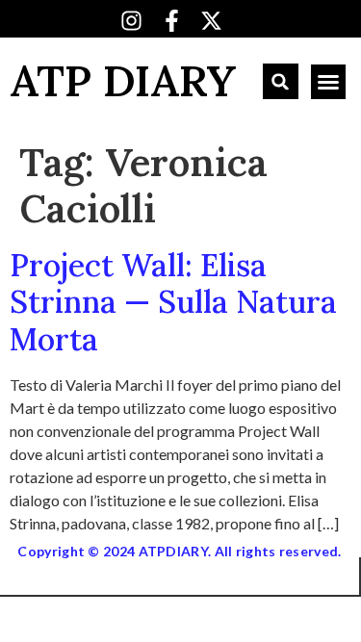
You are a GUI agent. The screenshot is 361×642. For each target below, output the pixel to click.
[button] (280, 81)
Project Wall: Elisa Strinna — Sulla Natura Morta (173, 302)
